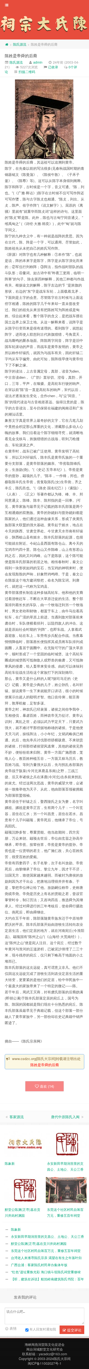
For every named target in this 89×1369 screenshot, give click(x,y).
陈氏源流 (19, 44)
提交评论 (73, 1329)
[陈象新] (24, 1143)
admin (37, 62)
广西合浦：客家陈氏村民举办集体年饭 (39, 1264)
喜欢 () (47, 1086)
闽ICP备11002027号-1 (44, 1363)
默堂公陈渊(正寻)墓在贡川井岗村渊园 (38, 1243)
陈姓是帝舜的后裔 (21, 55)
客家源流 (16, 1116)
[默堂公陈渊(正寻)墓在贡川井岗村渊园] (24, 1189)
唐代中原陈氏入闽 (65, 1116)
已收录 (53, 67)
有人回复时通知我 (42, 1328)
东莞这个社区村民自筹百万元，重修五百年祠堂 (46, 1250)
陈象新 (16, 1229)
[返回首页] (7, 44)
